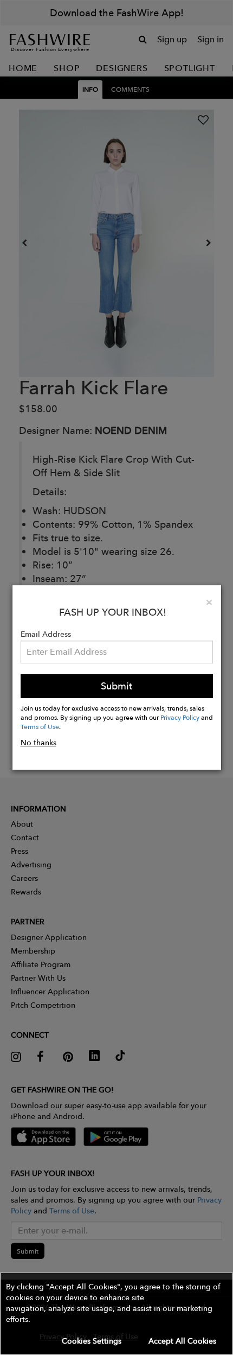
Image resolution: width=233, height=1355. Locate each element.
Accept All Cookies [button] (182, 1341)
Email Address (46, 634)
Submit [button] (116, 686)
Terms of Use (40, 726)
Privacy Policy (179, 717)
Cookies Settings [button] (91, 1341)
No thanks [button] (38, 742)
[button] (116, 1314)
